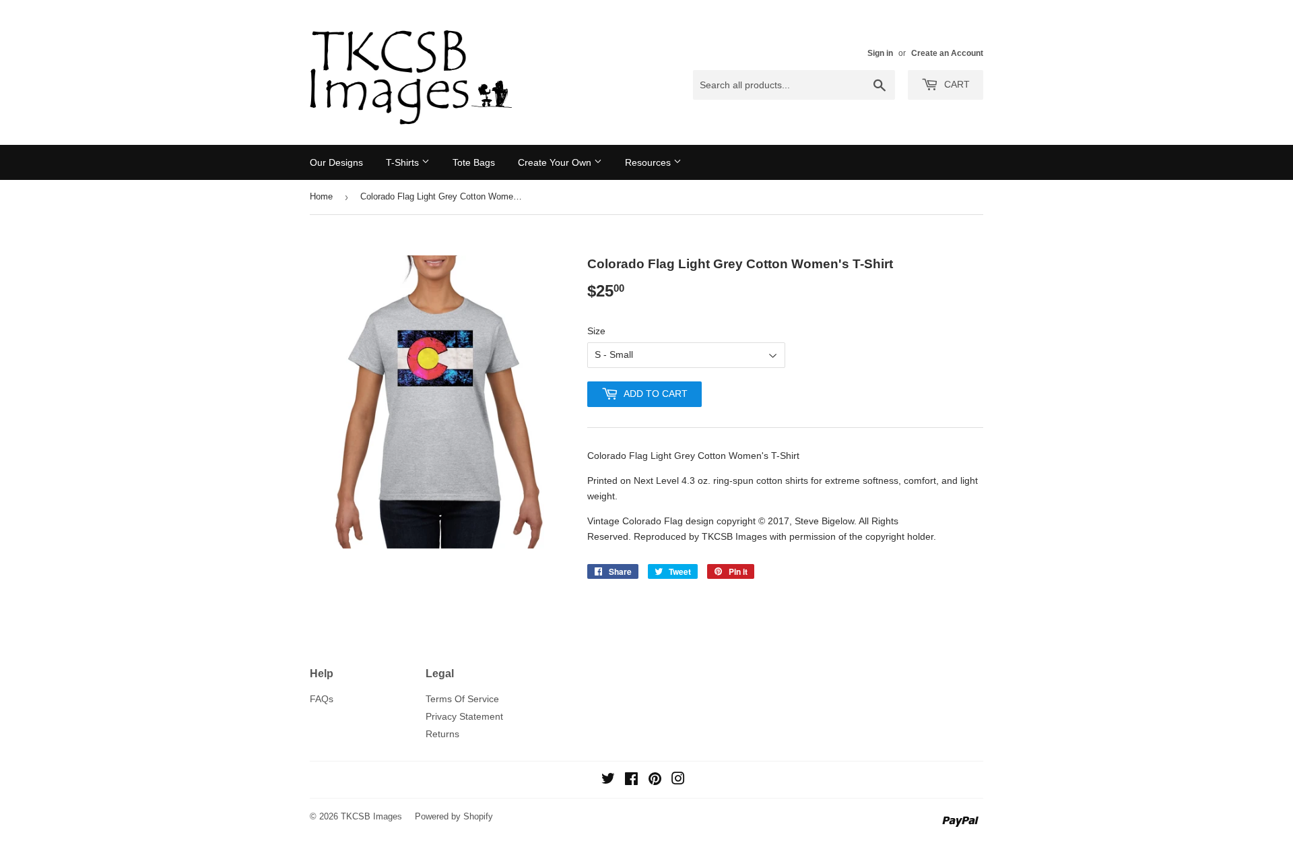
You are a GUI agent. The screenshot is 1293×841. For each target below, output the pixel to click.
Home (321, 196)
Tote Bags (474, 162)
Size (596, 330)
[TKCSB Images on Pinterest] (655, 780)
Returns (442, 733)
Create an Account (947, 53)
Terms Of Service (462, 698)
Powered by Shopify (454, 816)
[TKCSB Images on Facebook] (631, 780)
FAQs (321, 698)
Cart (955, 84)
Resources (649, 162)
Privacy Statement (464, 716)
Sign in (880, 53)
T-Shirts (404, 162)
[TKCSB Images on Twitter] (608, 780)
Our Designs (336, 162)
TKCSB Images (371, 816)
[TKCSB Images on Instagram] (678, 780)
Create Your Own (556, 162)
